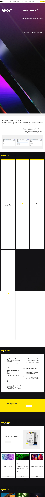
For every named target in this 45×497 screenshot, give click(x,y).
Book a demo (42, 1)
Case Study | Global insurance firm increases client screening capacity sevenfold (7, 463)
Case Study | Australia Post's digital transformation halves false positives (37, 463)
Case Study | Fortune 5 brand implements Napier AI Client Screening (22, 463)
